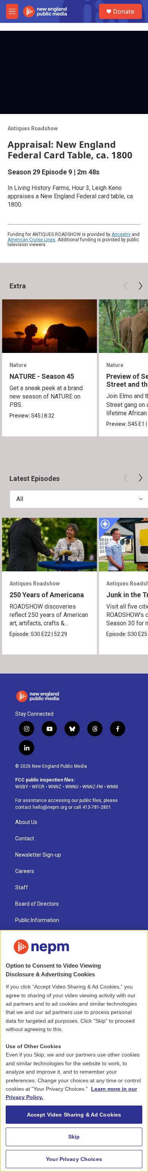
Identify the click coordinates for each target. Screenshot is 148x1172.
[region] (74, 1051)
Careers (24, 871)
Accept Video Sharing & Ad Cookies (74, 1115)
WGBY (21, 786)
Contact (24, 838)
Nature (18, 365)
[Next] (140, 286)
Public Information (37, 920)
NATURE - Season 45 (41, 376)
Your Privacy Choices (74, 1159)
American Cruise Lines (31, 239)
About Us (26, 822)
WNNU (72, 786)
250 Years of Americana (46, 595)
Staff (21, 887)
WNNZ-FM (92, 786)
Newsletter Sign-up (38, 855)
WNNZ (54, 786)
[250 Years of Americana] (49, 544)
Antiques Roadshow (33, 128)
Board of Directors (37, 904)
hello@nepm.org (50, 807)
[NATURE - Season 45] (49, 326)
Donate (123, 11)
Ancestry (121, 234)
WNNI (112, 786)
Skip (74, 1137)
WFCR (38, 786)
